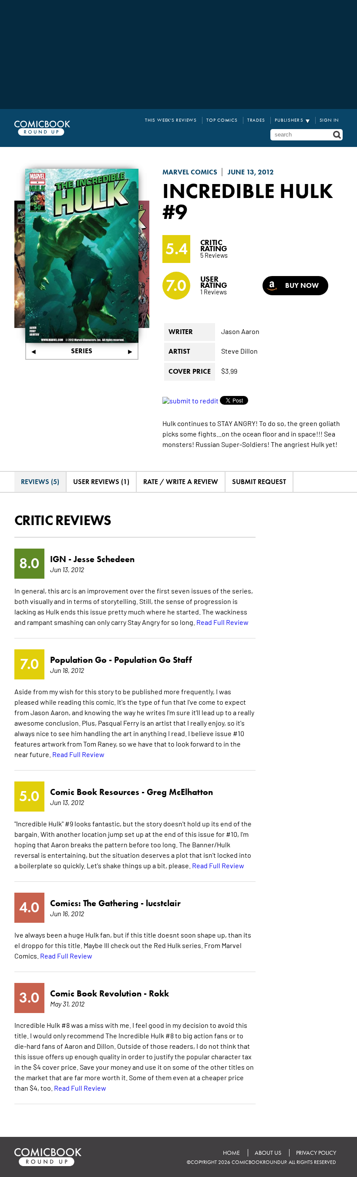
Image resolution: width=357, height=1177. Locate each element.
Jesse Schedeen (104, 559)
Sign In (329, 120)
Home (231, 1153)
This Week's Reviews (171, 120)
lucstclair (163, 903)
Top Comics (222, 120)
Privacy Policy (316, 1153)
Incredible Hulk (247, 190)
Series (81, 351)
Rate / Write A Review (180, 482)
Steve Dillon (239, 350)
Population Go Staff (153, 660)
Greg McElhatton (180, 792)
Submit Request (259, 482)
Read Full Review (222, 621)
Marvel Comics (189, 172)
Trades (256, 120)
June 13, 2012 (251, 172)
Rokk (159, 993)
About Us (268, 1153)
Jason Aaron (240, 331)
